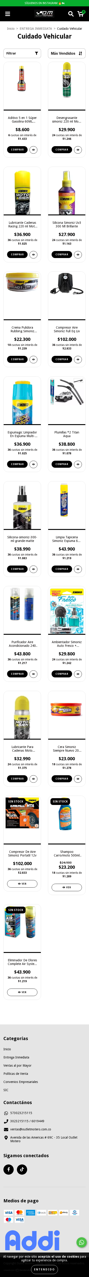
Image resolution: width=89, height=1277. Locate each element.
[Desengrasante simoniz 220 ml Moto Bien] (78, 150)
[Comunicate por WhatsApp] (81, 1242)
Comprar (17, 149)
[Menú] (7, 14)
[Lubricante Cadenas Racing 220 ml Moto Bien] (33, 254)
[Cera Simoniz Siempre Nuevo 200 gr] (78, 779)
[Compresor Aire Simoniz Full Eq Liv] (78, 359)
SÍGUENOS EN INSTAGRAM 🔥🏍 (45, 3)
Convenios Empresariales (20, 1082)
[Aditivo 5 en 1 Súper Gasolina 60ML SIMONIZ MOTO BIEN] (33, 150)
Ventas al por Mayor (17, 1065)
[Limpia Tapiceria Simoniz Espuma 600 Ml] (78, 569)
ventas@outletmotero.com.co (30, 1129)
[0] (80, 15)
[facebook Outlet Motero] (8, 1169)
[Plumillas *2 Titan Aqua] (78, 464)
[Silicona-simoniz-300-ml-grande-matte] (33, 569)
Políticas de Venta (15, 1073)
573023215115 (21, 1113)
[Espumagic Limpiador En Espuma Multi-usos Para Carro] (33, 464)
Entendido (44, 1269)
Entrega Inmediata (16, 1057)
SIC (5, 1090)
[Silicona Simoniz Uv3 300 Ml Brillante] (78, 254)
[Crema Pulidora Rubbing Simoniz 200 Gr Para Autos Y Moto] (33, 359)
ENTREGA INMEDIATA (36, 28)
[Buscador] (71, 14)
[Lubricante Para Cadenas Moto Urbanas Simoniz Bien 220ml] (33, 779)
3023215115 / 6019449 (27, 1121)
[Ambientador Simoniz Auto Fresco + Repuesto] (78, 674)
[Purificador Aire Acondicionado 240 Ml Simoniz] (33, 674)
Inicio (11, 28)
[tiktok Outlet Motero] (22, 1169)
